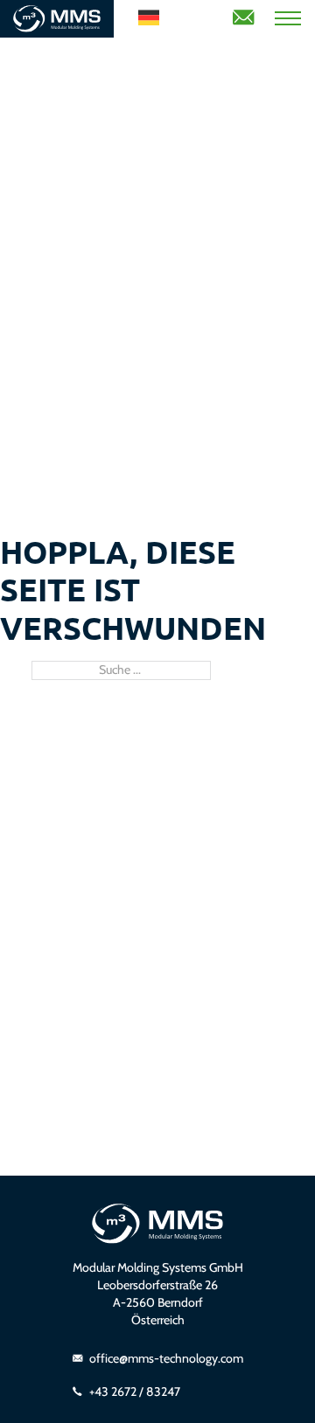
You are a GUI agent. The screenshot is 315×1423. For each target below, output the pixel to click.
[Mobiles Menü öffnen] (288, 18)
